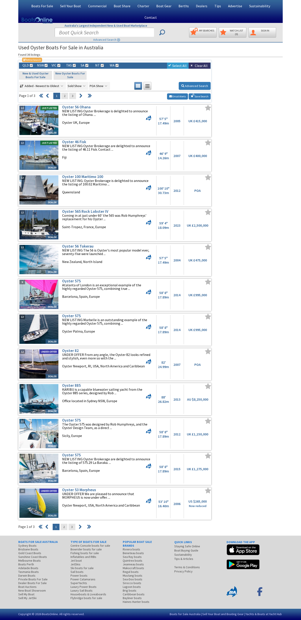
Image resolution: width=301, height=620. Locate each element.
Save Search (201, 96)
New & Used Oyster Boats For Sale (35, 75)
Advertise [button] (235, 6)
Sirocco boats (132, 583)
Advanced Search (104, 40)
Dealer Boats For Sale (32, 583)
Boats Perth (26, 564)
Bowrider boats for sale (86, 549)
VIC (54, 65)
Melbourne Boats (29, 561)
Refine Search (32, 59)
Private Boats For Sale (33, 579)
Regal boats (131, 572)
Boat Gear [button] (163, 6)
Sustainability (259, 6)
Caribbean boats (134, 594)
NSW (40, 65)
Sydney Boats (27, 546)
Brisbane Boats (28, 549)
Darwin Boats (26, 575)
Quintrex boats (132, 561)
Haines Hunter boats (136, 602)
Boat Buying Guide (186, 550)
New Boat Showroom (32, 590)
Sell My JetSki (27, 598)
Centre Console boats (90, 546)
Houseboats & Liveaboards (88, 594)
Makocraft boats (133, 568)
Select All (179, 65)
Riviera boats (131, 549)
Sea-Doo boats (132, 579)
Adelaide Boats (28, 568)
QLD (25, 65)
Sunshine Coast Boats (32, 557)
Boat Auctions (27, 587)
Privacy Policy (183, 571)
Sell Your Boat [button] (70, 6)
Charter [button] (143, 6)
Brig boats (129, 590)
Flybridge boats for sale (86, 598)
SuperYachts (79, 583)
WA (112, 65)
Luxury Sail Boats (82, 590)
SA (82, 65)
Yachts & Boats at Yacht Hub (263, 614)
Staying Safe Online (187, 546)
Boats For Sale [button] (42, 6)
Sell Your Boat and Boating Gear (223, 614)
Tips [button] (217, 6)
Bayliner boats (132, 598)
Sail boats (77, 572)
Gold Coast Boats (29, 553)
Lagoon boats (132, 587)
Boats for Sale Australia (185, 614)
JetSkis (75, 564)
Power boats (79, 575)
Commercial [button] (97, 6)
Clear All (201, 65)
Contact (151, 17)
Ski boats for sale (82, 568)
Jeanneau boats (133, 564)
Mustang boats (132, 575)
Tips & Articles (183, 559)
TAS (69, 65)
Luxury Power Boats (84, 587)
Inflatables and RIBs (83, 557)
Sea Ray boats (132, 557)
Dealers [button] (201, 6)
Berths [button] (183, 6)
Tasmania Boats (28, 572)
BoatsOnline (50, 614)
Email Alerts (179, 96)
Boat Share (122, 6)
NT (97, 65)
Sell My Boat (26, 594)
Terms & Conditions (187, 567)
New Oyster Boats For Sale (70, 75)
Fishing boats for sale (85, 553)
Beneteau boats (133, 553)
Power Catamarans (83, 579)
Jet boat (76, 561)
